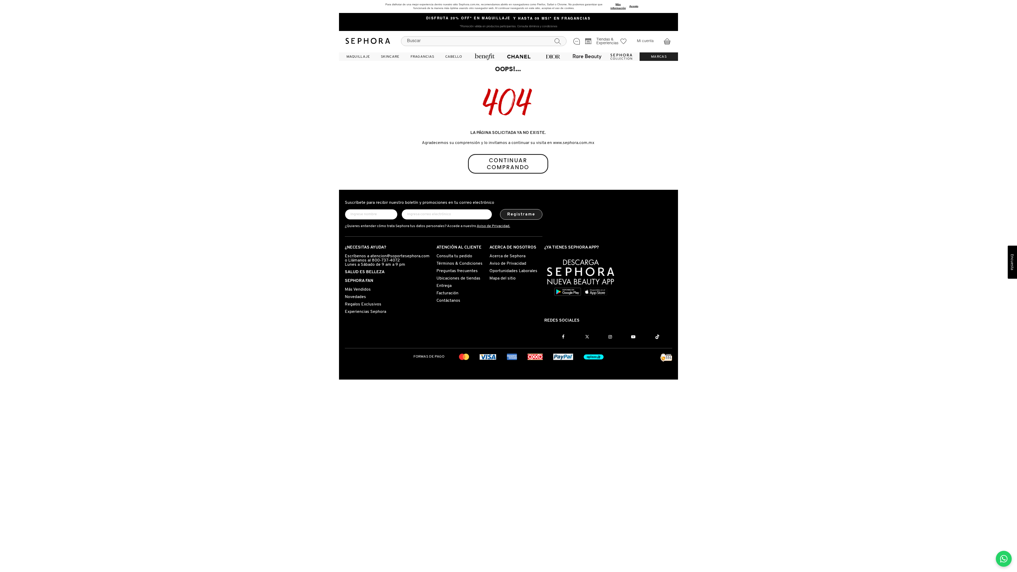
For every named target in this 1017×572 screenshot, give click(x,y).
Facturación (447, 293)
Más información (618, 6)
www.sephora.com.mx (573, 143)
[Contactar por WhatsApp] (1004, 559)
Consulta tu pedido (454, 256)
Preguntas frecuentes (457, 271)
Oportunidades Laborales (513, 271)
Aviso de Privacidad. (493, 226)
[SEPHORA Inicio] (368, 41)
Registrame (521, 214)
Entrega (444, 286)
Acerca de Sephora (507, 256)
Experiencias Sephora (365, 312)
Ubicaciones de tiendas (458, 278)
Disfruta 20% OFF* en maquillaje (468, 18)
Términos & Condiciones (459, 264)
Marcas (659, 57)
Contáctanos (448, 301)
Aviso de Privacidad (507, 264)
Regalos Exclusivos (363, 304)
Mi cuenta (645, 41)
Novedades (355, 297)
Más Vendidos (358, 289)
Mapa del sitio (502, 278)
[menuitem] (358, 56)
